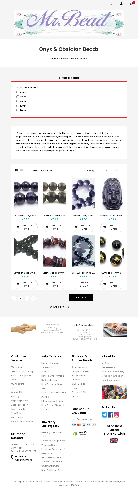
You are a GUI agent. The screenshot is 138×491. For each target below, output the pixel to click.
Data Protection (19, 404)
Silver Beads (78, 383)
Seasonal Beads (50, 466)
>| (33, 298)
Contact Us (17, 392)
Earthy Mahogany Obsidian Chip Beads (64, 272)
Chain (75, 396)
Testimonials (18, 409)
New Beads (17, 413)
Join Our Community (22, 371)
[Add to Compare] (33, 189)
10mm (23, 105)
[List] (21, 170)
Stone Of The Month (52, 461)
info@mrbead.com (84, 325)
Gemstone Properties (53, 440)
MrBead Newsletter (112, 375)
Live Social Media (111, 380)
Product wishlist (42, 170)
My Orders (16, 367)
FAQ (13, 388)
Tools (74, 388)
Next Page (80, 297)
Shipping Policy (19, 400)
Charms (76, 379)
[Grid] (16, 170)
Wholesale (17, 417)
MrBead (106, 363)
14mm (23, 110)
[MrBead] (69, 23)
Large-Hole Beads (51, 457)
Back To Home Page (52, 470)
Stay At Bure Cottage (22, 421)
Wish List (45, 371)
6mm (23, 96)
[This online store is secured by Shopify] (80, 436)
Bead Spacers (79, 367)
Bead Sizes (47, 453)
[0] (131, 4)
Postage (15, 396)
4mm (23, 92)
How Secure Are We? (83, 419)
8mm (23, 101)
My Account (17, 383)
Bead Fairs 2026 (110, 367)
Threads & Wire (80, 392)
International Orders (52, 401)
